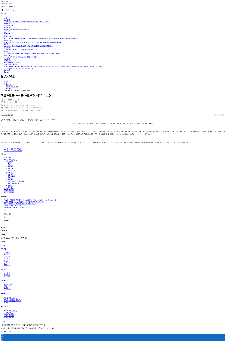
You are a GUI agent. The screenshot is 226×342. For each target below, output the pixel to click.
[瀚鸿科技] (113, 2)
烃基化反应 (11, 170)
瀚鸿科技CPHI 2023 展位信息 (13, 205)
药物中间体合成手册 (219, 115)
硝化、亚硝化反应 (13, 183)
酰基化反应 (11, 172)
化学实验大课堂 (9, 191)
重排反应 (10, 179)
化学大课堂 (9, 85)
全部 (5, 25)
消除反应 (10, 178)
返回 (5, 81)
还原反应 (8, 88)
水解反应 (10, 187)
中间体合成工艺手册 (12, 87)
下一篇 (13, 151)
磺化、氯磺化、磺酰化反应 (16, 181)
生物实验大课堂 (9, 189)
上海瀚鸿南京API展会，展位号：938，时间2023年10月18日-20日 (24, 202)
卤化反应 (10, 168)
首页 (5, 18)
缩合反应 (10, 174)
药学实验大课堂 (9, 192)
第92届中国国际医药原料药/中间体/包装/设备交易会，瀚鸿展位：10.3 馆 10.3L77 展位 (30, 200)
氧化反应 (10, 165)
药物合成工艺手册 (10, 159)
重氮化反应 (11, 185)
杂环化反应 (11, 176)
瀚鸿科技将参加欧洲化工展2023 (14, 207)
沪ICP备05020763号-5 (7, 331)
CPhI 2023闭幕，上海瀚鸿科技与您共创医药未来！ (20, 204)
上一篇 (12, 149)
